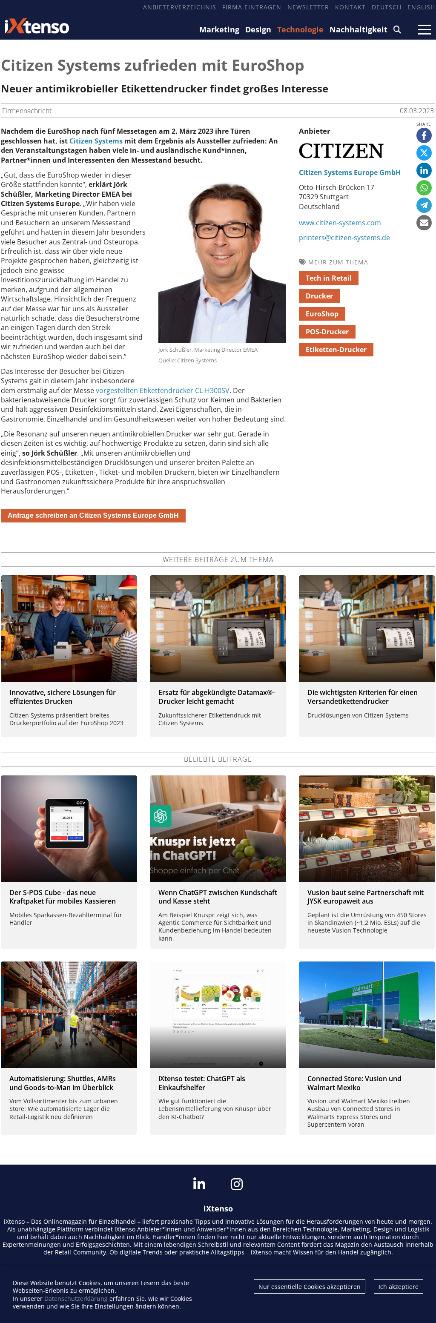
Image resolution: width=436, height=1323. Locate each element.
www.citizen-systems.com (340, 222)
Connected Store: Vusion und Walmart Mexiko (354, 1083)
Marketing (219, 29)
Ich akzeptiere (399, 1287)
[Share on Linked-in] (424, 170)
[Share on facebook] (424, 135)
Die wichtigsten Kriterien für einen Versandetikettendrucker (362, 697)
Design (258, 29)
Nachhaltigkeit (358, 29)
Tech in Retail (329, 278)
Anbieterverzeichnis (179, 7)
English (421, 7)
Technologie (300, 29)
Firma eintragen (251, 7)
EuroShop (322, 314)
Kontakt (350, 7)
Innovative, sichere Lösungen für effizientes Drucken (62, 697)
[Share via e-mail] (424, 222)
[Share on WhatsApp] (424, 187)
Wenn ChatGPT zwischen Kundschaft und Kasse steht (217, 897)
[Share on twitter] (424, 153)
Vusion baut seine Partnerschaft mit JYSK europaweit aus (365, 897)
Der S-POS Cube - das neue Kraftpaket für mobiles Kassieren (62, 897)
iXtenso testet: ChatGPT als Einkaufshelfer (201, 1083)
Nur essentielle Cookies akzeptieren (309, 1287)
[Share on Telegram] (424, 205)
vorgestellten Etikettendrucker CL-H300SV (162, 390)
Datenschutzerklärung (76, 1298)
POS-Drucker (327, 331)
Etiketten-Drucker (336, 349)
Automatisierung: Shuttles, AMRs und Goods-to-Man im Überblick (62, 1083)
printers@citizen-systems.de (344, 237)
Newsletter (308, 7)
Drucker (319, 296)
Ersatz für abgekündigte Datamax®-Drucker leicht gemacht (216, 697)
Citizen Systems (96, 141)
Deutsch (387, 7)
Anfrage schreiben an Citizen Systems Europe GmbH (93, 515)
